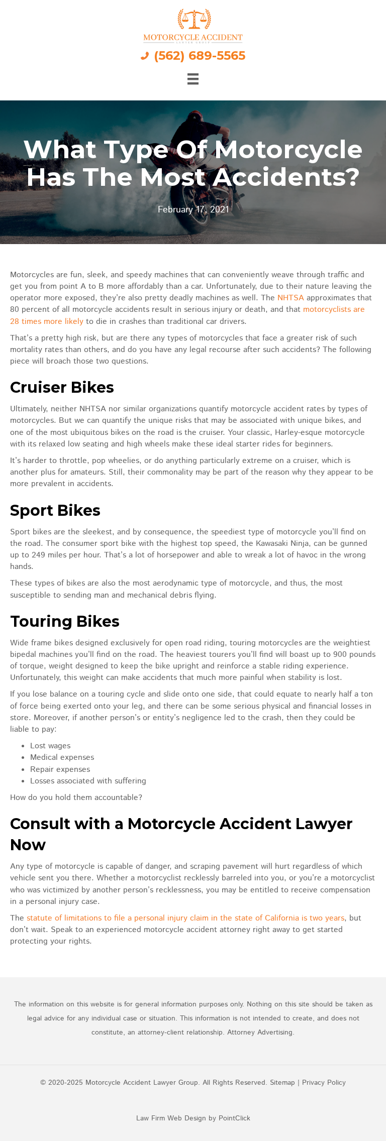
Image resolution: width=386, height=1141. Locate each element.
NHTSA (292, 298)
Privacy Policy (324, 1083)
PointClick (234, 1118)
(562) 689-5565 (199, 55)
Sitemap (282, 1083)
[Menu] (193, 78)
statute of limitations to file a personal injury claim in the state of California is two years (185, 918)
